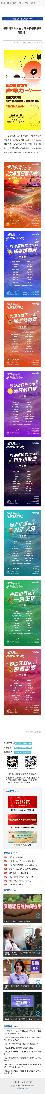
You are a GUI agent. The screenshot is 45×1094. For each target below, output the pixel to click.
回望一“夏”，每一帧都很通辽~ (20, 881)
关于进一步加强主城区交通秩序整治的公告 (21, 1044)
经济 (9, 3)
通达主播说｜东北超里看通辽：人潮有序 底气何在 (22, 1019)
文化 (27, 3)
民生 (15, 3)
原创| (6, 857)
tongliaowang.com (22, 1088)
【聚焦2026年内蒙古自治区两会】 (22, 810)
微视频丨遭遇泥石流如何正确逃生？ (17, 921)
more (17, 791)
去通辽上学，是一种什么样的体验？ (23, 861)
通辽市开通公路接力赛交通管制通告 (19, 1048)
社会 (21, 3)
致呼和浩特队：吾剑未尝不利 (20, 873)
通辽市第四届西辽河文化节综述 (21, 877)
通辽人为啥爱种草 (16, 857)
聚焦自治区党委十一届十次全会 (22, 827)
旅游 (33, 3)
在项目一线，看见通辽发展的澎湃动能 (23, 869)
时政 (3, 3)
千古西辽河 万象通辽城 (22, 845)
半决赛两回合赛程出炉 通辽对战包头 (23, 865)
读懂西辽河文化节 (16, 884)
